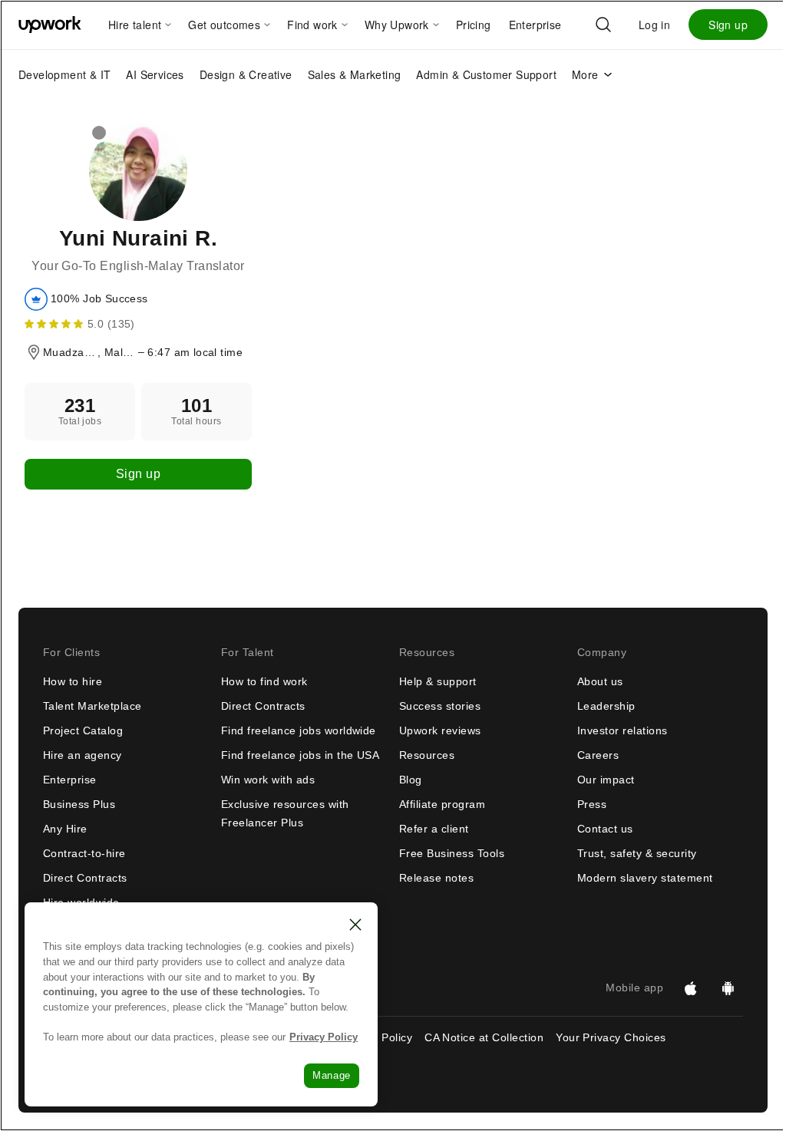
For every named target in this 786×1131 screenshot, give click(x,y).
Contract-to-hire (84, 853)
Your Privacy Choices (625, 1037)
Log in (654, 24)
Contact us (605, 829)
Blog (410, 779)
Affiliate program (442, 804)
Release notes (436, 878)
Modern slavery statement (645, 878)
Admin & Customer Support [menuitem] (486, 74)
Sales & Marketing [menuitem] (354, 74)
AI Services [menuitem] (154, 74)
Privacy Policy (323, 1037)
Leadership (606, 706)
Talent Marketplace (92, 706)
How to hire (72, 681)
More (585, 74)
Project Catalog (83, 730)
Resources (426, 755)
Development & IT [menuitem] (64, 74)
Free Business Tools (451, 853)
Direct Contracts (85, 878)
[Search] (603, 24)
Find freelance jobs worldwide (298, 730)
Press (591, 804)
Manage (331, 1075)
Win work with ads (268, 779)
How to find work (264, 681)
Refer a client (434, 829)
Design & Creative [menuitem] (246, 74)
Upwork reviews (440, 730)
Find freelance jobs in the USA (300, 755)
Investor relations (622, 730)
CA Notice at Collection (483, 1037)
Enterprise (70, 779)
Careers (598, 755)
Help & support (438, 681)
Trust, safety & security (637, 853)
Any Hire (65, 829)
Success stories (440, 706)
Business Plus (79, 804)
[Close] (355, 924)
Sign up (728, 24)
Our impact (606, 779)
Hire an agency (82, 755)
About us (600, 681)
